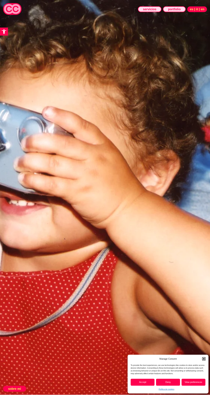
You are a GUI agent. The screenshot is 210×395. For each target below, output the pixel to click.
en (202, 9)
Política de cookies (166, 389)
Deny (168, 382)
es (191, 9)
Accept (142, 382)
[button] (4, 32)
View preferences (193, 382)
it (197, 9)
